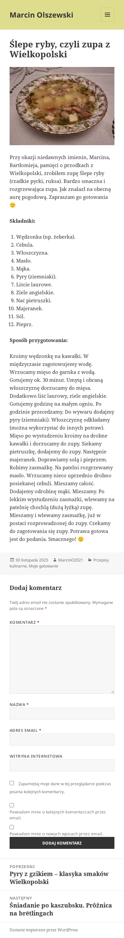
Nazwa (19, 704)
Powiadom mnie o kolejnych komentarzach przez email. (58, 815)
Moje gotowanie (43, 566)
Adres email (25, 730)
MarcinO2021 (70, 560)
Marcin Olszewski (41, 15)
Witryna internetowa (36, 756)
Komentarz (24, 622)
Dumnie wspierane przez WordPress (44, 930)
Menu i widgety (107, 21)
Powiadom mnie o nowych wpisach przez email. (56, 834)
